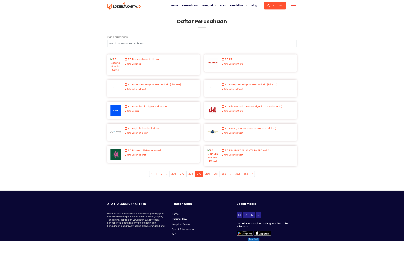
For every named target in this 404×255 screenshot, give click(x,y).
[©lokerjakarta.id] (246, 215)
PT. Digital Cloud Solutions (143, 128)
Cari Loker (276, 5)
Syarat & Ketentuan (183, 229)
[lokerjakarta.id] (252, 215)
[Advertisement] (202, 248)
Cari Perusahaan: (117, 37)
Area (223, 5)
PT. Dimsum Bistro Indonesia (144, 150)
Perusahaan (190, 5)
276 (173, 174)
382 (237, 174)
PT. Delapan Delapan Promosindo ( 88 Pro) (154, 84)
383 (246, 174)
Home (174, 5)
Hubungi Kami (179, 219)
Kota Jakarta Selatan (137, 132)
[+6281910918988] (258, 215)
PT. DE (228, 59)
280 (207, 174)
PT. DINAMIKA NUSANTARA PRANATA (246, 150)
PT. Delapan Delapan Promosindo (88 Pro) (250, 84)
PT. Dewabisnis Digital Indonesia (147, 106)
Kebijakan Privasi (181, 224)
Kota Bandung (133, 63)
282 (224, 174)
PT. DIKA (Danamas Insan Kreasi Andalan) (250, 128)
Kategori (207, 5)
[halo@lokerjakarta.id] (239, 215)
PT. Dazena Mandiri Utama (143, 59)
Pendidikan (237, 5)
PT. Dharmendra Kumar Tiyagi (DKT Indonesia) (253, 106)
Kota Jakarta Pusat (136, 88)
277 (182, 174)
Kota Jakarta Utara (233, 63)
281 (216, 174)
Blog (254, 5)
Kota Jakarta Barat (136, 154)
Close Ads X (253, 239)
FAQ (174, 234)
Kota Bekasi (132, 110)
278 (190, 174)
